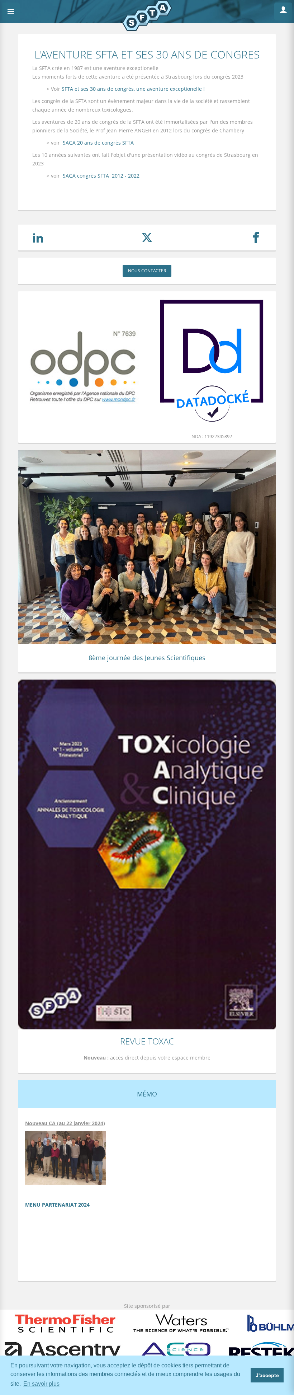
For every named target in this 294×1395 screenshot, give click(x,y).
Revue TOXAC (147, 1041)
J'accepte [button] (267, 1375)
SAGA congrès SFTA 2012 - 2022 (101, 175)
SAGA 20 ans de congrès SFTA (98, 142)
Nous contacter (147, 271)
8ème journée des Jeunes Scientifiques (147, 657)
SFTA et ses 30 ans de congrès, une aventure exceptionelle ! (132, 88)
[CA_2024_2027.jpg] (65, 1157)
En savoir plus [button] (41, 1384)
